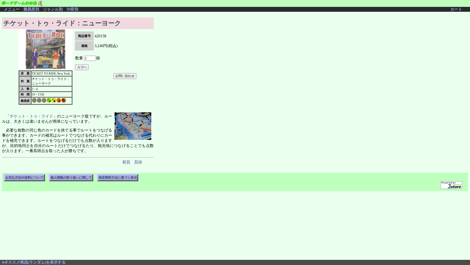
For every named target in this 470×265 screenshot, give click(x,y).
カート (456, 9)
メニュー (12, 9)
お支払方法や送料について (24, 177)
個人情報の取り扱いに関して (71, 177)
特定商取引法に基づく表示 (118, 177)
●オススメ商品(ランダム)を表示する (34, 262)
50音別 (72, 9)
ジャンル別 (53, 9)
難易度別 (31, 9)
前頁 (126, 162)
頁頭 (138, 162)
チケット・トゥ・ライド (31, 116)
